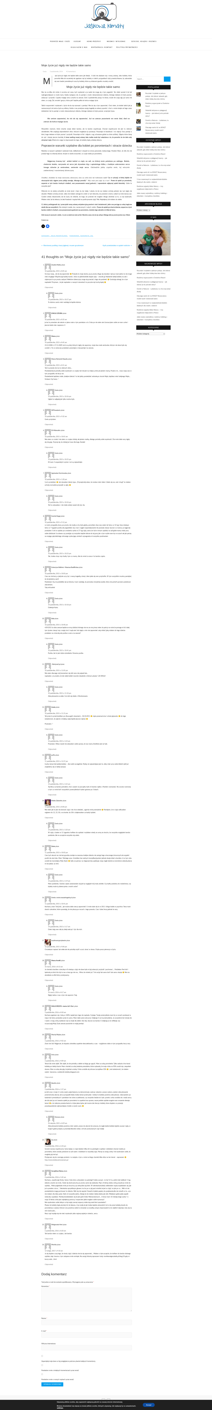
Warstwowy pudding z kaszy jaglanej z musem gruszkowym (62, 245)
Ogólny (77, 41)
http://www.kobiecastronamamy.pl (56, 1160)
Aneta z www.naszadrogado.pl (61, 897)
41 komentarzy (71, 71)
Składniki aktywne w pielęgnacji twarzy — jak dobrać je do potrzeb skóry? (156, 113)
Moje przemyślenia (59, 235)
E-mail (44, 1331)
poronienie (74, 235)
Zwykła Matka (56, 265)
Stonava (57, 1117)
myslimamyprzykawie (58, 940)
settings (60, 1408)
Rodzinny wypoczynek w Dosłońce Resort (151, 154)
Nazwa (44, 1318)
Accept (148, 1405)
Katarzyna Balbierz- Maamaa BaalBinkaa (65, 567)
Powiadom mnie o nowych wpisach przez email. (57, 1379)
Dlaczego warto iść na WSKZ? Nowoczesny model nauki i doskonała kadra (155, 130)
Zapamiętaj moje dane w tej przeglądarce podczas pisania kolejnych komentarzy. (68, 1361)
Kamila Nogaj (56, 516)
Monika (54, 1244)
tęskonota (84, 235)
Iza (52, 1140)
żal (91, 235)
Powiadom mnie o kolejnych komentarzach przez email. (60, 1370)
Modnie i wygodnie (116, 41)
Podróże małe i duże (60, 41)
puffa (53, 755)
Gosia (45, 71)
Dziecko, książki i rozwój (144, 41)
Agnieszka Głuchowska (59, 473)
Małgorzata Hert (56, 1224)
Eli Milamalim (56, 430)
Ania (53, 1055)
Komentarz (45, 1286)
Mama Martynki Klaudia (59, 359)
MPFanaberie (55, 410)
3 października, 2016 (56, 71)
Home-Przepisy (94, 41)
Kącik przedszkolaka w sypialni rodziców (117, 245)
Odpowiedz (49, 287)
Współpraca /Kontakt (102, 47)
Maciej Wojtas (56, 1035)
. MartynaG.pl (55, 664)
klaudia (53, 1083)
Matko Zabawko (56, 801)
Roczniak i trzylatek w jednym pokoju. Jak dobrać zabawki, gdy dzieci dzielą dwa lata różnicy (156, 96)
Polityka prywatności (127, 47)
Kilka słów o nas (79, 47)
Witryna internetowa (48, 1344)
